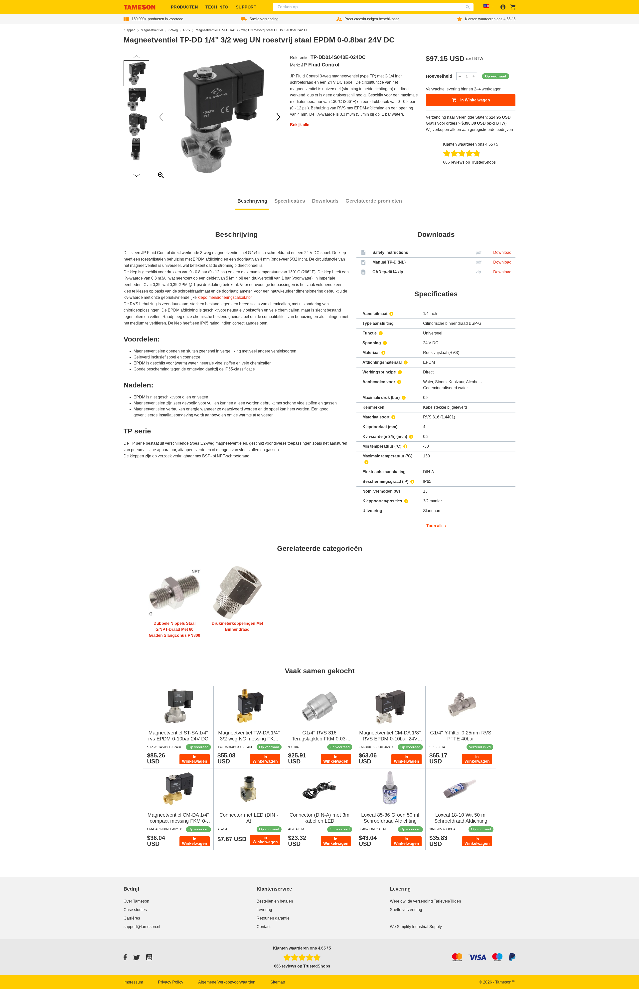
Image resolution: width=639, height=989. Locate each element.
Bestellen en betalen (275, 901)
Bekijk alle (299, 125)
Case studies (135, 910)
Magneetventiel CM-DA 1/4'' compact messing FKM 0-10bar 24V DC (178, 821)
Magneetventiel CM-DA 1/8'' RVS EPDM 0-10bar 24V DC (390, 738)
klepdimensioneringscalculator (225, 297)
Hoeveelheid (439, 76)
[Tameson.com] (140, 7)
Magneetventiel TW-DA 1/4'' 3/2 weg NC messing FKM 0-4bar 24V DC (249, 738)
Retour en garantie (273, 918)
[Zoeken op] (469, 7)
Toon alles (436, 526)
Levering (264, 910)
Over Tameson (136, 901)
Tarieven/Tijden (447, 901)
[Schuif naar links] (278, 117)
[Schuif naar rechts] (161, 117)
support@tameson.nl (142, 927)
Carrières (132, 918)
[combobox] (373, 7)
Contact (263, 927)
